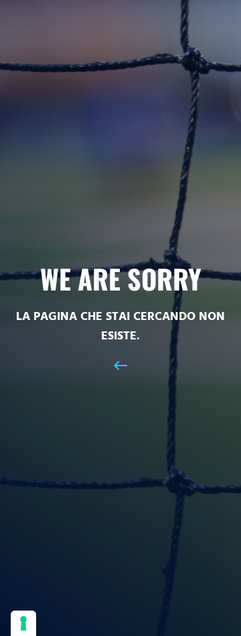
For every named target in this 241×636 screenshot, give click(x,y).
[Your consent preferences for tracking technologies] (23, 623)
